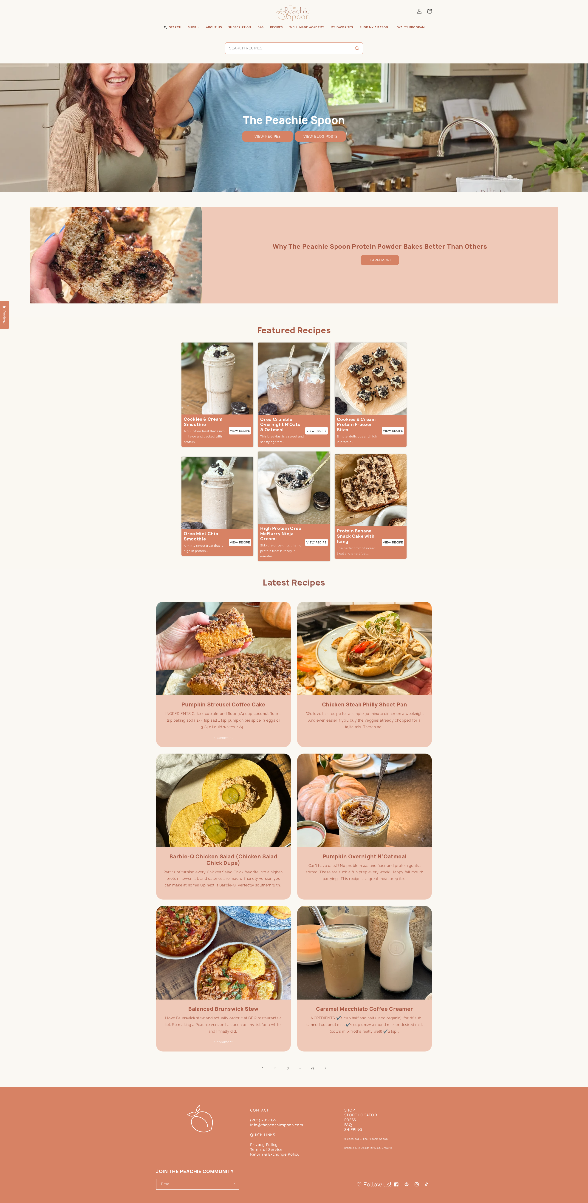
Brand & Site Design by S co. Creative (368, 1147)
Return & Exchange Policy (274, 1154)
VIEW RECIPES (267, 136)
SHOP (349, 1110)
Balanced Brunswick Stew (223, 1009)
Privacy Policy (263, 1144)
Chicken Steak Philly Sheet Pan (364, 704)
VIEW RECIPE (240, 430)
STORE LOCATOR (360, 1114)
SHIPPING (353, 1129)
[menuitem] (172, 27)
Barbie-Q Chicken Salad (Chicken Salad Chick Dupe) (223, 859)
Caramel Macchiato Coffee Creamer (364, 1009)
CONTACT (259, 1110)
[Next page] (325, 1068)
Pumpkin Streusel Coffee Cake (223, 704)
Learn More (380, 260)
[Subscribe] (234, 1184)
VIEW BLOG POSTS (320, 136)
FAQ (348, 1124)
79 (312, 1068)
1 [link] (263, 1068)
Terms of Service (266, 1149)
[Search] (357, 48)
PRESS (350, 1119)
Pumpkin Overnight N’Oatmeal (365, 856)
